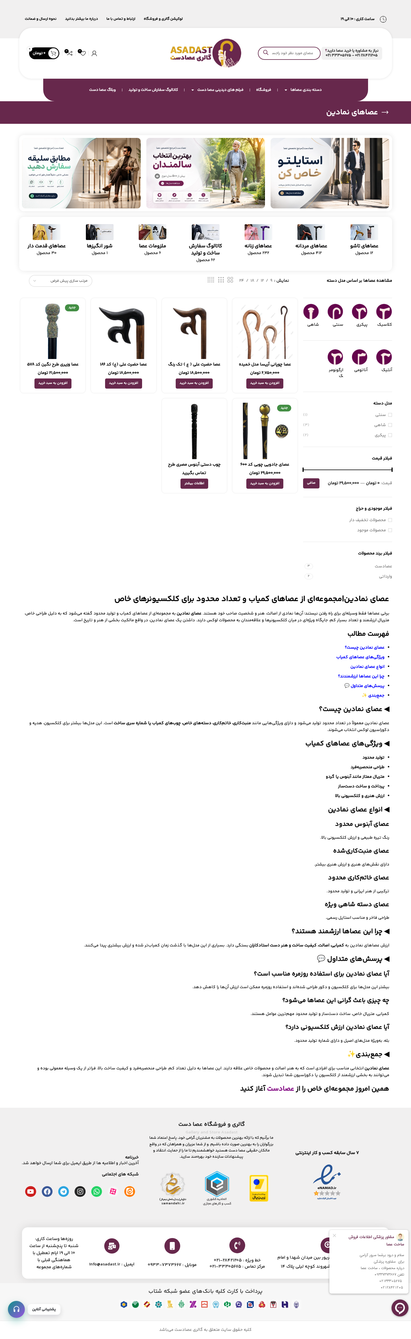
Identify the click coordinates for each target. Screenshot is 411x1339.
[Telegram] (63, 1191)
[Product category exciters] (99, 241)
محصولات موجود (371, 530)
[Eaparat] (113, 1191)
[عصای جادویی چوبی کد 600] (265, 431)
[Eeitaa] (129, 1191)
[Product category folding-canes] (364, 241)
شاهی (380, 425)
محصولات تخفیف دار (367, 520)
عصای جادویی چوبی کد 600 (264, 464)
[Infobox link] (351, 53)
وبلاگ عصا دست (102, 90)
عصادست (280, 1089)
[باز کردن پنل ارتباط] (16, 1309)
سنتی (380, 415)
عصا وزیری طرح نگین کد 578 (53, 364)
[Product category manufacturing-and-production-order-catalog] (205, 245)
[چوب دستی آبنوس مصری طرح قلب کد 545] (194, 431)
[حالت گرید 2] (230, 280)
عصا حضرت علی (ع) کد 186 (123, 364)
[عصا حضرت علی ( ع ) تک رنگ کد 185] (194, 330)
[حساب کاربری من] (94, 53)
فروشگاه (263, 90)
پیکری (380, 435)
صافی (311, 483)
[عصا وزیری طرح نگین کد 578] (53, 330)
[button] (264, 383)
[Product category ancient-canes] (46, 241)
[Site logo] (205, 53)
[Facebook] (47, 1191)
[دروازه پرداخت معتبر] (258, 1188)
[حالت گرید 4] (211, 280)
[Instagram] (80, 1191)
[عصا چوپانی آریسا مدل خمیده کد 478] (265, 330)
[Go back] (385, 112)
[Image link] (330, 173)
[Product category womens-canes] (258, 241)
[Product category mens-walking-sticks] (311, 241)
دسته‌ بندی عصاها (306, 90)
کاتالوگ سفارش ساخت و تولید (153, 90)
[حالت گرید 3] (221, 280)
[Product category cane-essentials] (152, 241)
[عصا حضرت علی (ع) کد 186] (123, 330)
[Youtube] (30, 1191)
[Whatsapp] (96, 1191)
